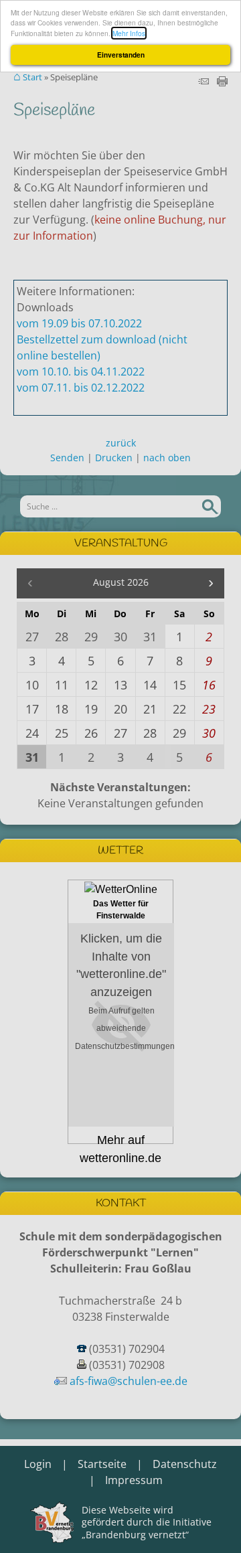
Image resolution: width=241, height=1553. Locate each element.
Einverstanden (121, 55)
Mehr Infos (128, 33)
